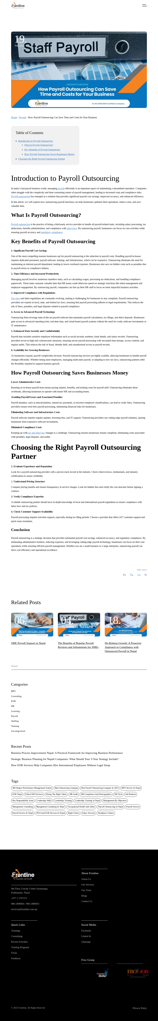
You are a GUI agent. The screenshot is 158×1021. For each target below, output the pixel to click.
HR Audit (74, 794)
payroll (60, 188)
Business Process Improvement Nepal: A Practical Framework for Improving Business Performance (67, 752)
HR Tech (118, 794)
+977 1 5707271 (19, 898)
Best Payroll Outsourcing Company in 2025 (99, 788)
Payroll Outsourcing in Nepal (110, 807)
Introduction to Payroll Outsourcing (35, 141)
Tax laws (15, 298)
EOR (13, 701)
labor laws (72, 228)
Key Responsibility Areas (22, 800)
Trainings (15, 930)
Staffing (15, 721)
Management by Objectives (114, 800)
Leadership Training (63, 800)
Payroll (22, 117)
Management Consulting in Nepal (50, 807)
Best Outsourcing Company (66, 788)
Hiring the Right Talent (56, 794)
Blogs (84, 895)
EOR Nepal (17, 794)
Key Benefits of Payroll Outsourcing (42, 149)
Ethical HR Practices (34, 794)
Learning (15, 711)
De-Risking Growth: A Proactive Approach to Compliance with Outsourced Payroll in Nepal (123, 647)
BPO (13, 691)
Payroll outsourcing (20, 196)
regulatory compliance (51, 232)
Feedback (16, 958)
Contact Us (86, 901)
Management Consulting (22, 807)
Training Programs (20, 947)
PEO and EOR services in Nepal (50, 813)
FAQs (14, 953)
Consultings (17, 936)
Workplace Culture (106, 813)
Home (14, 117)
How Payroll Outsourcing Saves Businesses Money (49, 154)
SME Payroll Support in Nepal (28, 643)
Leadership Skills (44, 800)
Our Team (86, 890)
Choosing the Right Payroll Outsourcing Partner (41, 159)
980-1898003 (32, 903)
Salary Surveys (88, 813)
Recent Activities (19, 941)
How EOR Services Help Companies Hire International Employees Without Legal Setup (60, 765)
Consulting (16, 696)
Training (15, 726)
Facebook (86, 930)
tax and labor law (36, 432)
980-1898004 (17, 903)
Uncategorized (18, 731)
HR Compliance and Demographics (96, 794)
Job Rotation (130, 794)
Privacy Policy (140, 1008)
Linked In (86, 936)
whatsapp (86, 941)
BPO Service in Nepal (131, 788)
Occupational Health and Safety (81, 807)
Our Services (87, 884)
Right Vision (73, 813)
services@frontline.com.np (24, 909)
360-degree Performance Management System (32, 788)
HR (12, 706)
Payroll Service (132, 807)
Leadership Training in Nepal (87, 800)
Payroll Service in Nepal (22, 813)
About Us (86, 879)
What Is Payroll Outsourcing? (38, 145)
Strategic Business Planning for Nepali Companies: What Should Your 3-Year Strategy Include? (64, 759)
